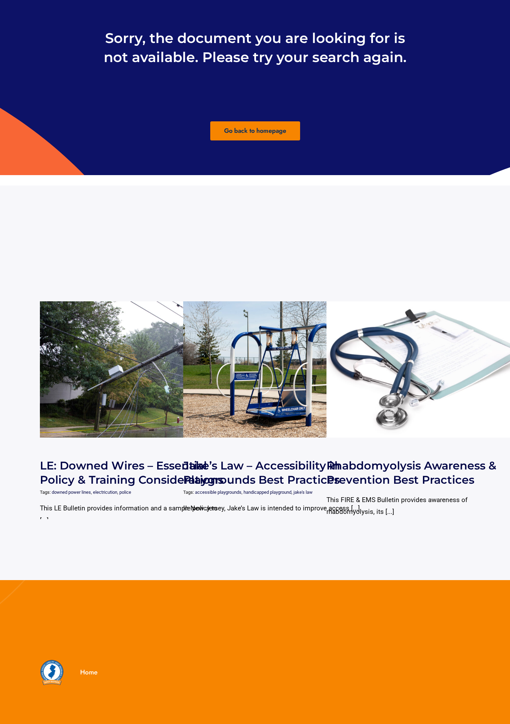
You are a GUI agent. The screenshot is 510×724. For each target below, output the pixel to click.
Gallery (149, 369)
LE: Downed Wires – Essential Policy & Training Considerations (136, 369)
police (125, 492)
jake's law (303, 492)
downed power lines (71, 492)
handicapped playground (267, 492)
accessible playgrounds (218, 492)
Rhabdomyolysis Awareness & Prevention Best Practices (422, 369)
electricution (105, 492)
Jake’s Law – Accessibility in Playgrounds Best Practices (279, 369)
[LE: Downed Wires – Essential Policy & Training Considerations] (142, 369)
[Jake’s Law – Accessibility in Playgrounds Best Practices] (285, 369)
